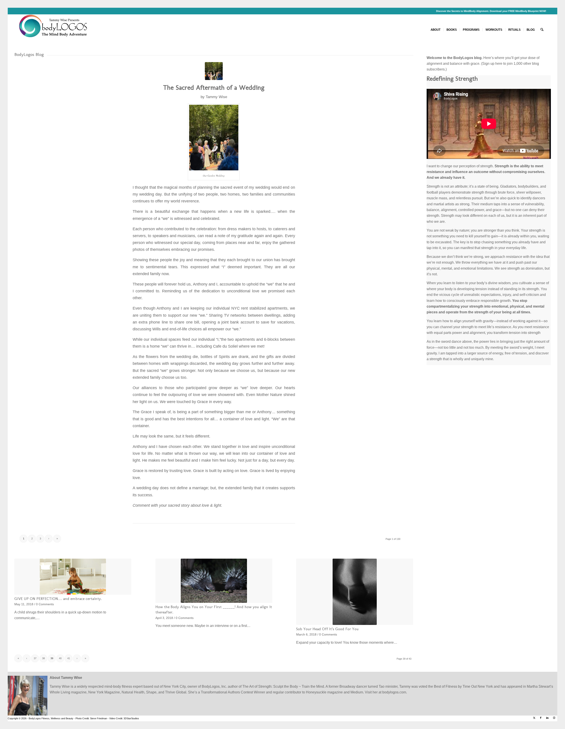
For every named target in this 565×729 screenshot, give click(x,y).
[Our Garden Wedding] (214, 71)
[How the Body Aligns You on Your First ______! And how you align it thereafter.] (213, 581)
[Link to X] (534, 717)
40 (60, 658)
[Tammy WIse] (54, 29)
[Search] (542, 29)
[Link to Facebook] (540, 717)
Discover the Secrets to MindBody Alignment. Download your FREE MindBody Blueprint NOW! (491, 11)
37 (35, 658)
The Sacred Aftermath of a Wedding (213, 87)
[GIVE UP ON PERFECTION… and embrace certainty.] (72, 577)
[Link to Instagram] (554, 717)
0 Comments (45, 604)
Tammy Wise (216, 97)
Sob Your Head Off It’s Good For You (327, 628)
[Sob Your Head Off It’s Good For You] (354, 592)
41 (68, 658)
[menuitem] (435, 29)
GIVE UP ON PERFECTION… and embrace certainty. (58, 598)
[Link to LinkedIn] (547, 717)
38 (43, 658)
